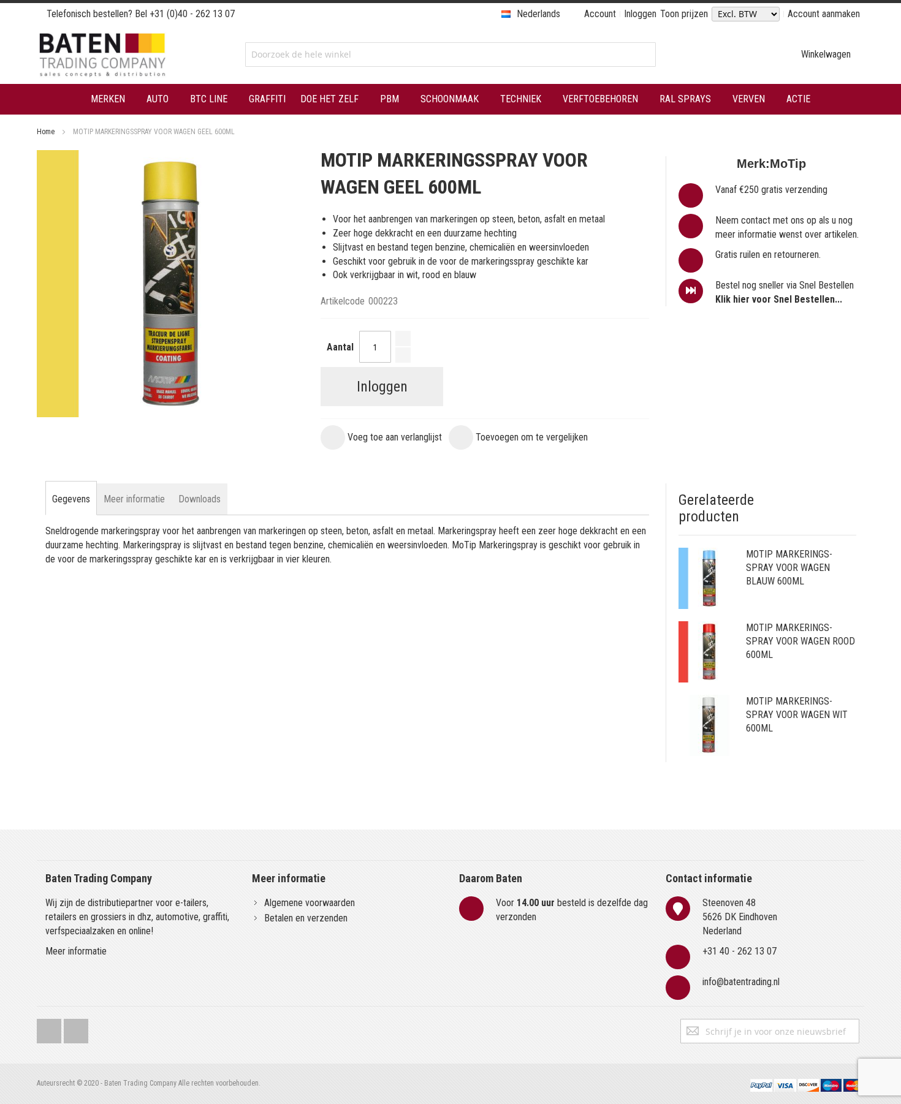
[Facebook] (49, 1028)
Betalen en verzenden (306, 918)
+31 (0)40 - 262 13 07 (192, 14)
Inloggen (640, 14)
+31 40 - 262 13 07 (739, 951)
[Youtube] (76, 1028)
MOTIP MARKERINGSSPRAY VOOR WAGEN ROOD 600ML (800, 641)
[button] (381, 437)
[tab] (71, 499)
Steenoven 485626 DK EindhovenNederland (739, 917)
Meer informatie (76, 951)
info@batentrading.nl (741, 982)
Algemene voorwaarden (309, 903)
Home (46, 131)
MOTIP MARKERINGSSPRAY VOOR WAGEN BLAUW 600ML (789, 567)
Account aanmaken (824, 14)
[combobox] (450, 54)
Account (600, 14)
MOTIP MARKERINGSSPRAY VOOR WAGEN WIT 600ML (797, 714)
